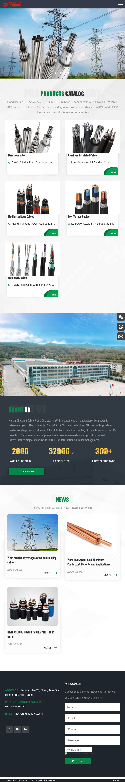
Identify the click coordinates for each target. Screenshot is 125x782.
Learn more (26, 471)
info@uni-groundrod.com (28, 713)
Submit (80, 761)
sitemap (116, 780)
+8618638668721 (15, 706)
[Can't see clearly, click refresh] (79, 753)
